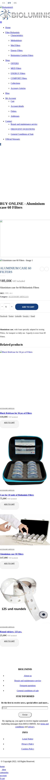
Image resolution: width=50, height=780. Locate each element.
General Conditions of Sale (22, 134)
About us (28, 676)
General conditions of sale (28, 690)
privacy (31, 727)
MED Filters (16, 68)
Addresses (15, 116)
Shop (7, 60)
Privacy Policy (28, 744)
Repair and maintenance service (24, 124)
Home (8, 27)
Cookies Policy (27, 749)
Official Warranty (12, 139)
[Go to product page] (25, 378)
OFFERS (15, 63)
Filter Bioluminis (12, 32)
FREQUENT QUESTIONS (23, 129)
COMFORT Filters (19, 78)
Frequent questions (28, 685)
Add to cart (28, 307)
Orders (13, 111)
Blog (7, 93)
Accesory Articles (18, 88)
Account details (17, 106)
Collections (15, 83)
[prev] (42, 269)
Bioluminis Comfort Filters (22, 55)
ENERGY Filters (18, 73)
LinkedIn (18, 316)
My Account (10, 98)
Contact (8, 121)
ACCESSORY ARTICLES (19, 297)
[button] (1, 22)
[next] (46, 269)
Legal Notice (27, 739)
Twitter (11, 316)
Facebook (3, 316)
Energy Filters (17, 50)
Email (33, 316)
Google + (26, 316)
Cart (12, 101)
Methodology (16, 40)
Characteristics (17, 35)
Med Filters (15, 45)
